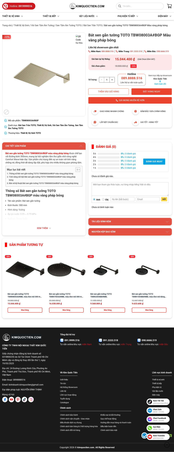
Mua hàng (25, 310)
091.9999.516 (71, 340)
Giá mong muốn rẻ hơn (131, 100)
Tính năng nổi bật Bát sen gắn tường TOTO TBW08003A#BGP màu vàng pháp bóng (42, 178)
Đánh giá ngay (154, 161)
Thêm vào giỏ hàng (108, 91)
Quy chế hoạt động (108, 419)
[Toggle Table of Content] (76, 169)
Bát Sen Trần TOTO (92, 25)
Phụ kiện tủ (156, 387)
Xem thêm (42, 228)
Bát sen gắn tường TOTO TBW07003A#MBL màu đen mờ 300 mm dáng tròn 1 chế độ (66, 297)
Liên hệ (63, 391)
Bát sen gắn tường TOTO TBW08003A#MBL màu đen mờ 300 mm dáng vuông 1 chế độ (25, 297)
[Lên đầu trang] (167, 445)
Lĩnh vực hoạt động (68, 395)
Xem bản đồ (160, 84)
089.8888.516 (108, 51)
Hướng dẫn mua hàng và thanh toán (115, 422)
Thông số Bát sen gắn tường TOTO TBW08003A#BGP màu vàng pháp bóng (41, 173)
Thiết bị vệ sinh (158, 380)
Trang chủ (7, 25)
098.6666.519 (163, 51)
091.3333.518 (136, 51)
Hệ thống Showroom (68, 387)
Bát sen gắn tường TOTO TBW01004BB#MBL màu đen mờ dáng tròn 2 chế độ (148, 297)
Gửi (164, 199)
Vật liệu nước (157, 391)
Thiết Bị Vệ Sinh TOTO (31, 133)
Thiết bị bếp (157, 383)
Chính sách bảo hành (69, 415)
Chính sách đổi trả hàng (70, 430)
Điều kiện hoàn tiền (108, 426)
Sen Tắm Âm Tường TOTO (68, 25)
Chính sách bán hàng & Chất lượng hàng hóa (79, 426)
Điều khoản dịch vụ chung (71, 422)
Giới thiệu (64, 380)
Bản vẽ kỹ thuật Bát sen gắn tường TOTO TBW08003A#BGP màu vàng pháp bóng (43, 183)
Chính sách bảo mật (108, 430)
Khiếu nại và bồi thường (110, 415)
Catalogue (64, 402)
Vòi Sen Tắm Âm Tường (42, 25)
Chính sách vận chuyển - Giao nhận (75, 419)
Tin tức (63, 383)
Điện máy (156, 395)
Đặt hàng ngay (151, 91)
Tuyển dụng (65, 399)
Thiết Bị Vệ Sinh (21, 25)
